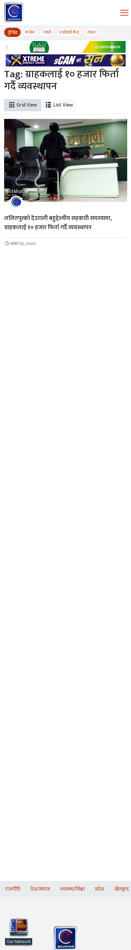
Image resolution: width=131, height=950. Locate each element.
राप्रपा (91, 32)
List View (62, 105)
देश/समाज (40, 889)
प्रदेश (99, 889)
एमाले (47, 32)
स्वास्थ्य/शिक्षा (72, 889)
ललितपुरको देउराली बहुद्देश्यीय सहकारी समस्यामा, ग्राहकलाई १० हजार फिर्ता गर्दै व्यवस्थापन (58, 222)
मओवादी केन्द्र (69, 32)
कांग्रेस (30, 32)
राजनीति (12, 889)
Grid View (26, 105)
